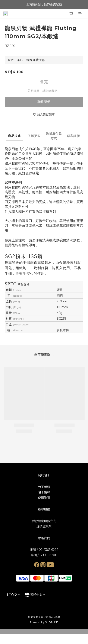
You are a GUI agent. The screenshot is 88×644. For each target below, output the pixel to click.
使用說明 (44, 497)
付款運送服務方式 (44, 521)
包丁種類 (44, 487)
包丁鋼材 (44, 492)
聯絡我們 (44, 102)
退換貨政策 (44, 526)
